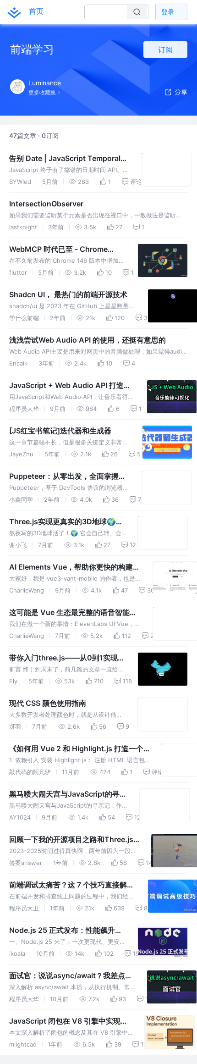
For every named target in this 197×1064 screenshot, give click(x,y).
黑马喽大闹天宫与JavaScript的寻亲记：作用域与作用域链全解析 (68, 794)
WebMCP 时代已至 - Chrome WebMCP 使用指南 (58, 249)
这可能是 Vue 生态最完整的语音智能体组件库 (73, 613)
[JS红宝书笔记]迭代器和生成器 (60, 430)
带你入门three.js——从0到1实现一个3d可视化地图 (67, 658)
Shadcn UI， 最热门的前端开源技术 (68, 294)
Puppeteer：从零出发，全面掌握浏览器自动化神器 (67, 476)
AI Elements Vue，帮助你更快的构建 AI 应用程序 (71, 567)
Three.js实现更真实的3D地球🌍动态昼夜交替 (66, 522)
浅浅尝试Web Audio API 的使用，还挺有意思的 (87, 339)
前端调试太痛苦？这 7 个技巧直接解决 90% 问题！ (71, 885)
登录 (167, 12)
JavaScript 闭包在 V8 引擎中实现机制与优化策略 (68, 1021)
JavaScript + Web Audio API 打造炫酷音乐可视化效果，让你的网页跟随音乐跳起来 (71, 386)
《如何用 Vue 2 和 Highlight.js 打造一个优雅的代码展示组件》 (76, 749)
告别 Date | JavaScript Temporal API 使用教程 (64, 159)
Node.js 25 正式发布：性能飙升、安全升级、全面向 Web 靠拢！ (65, 930)
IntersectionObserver (46, 203)
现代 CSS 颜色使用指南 (47, 703)
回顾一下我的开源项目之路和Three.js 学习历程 (71, 840)
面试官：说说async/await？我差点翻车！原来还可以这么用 (70, 976)
